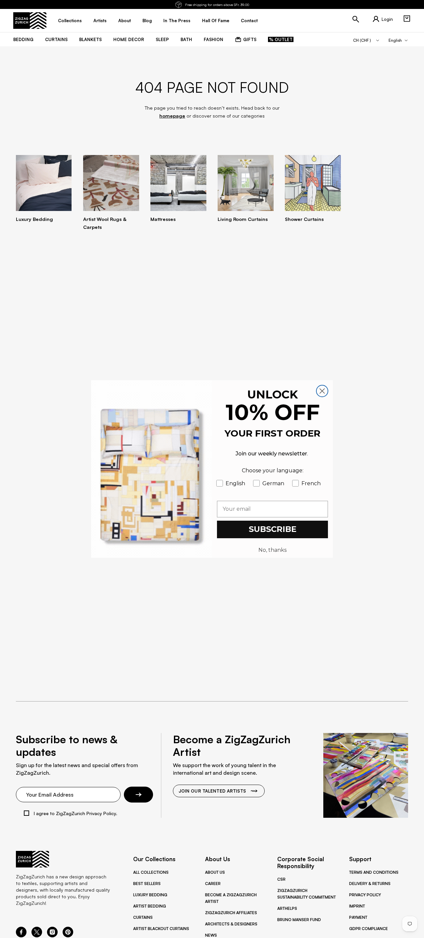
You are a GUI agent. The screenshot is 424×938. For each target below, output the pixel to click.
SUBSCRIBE (272, 529)
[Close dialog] (322, 391)
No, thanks (272, 550)
